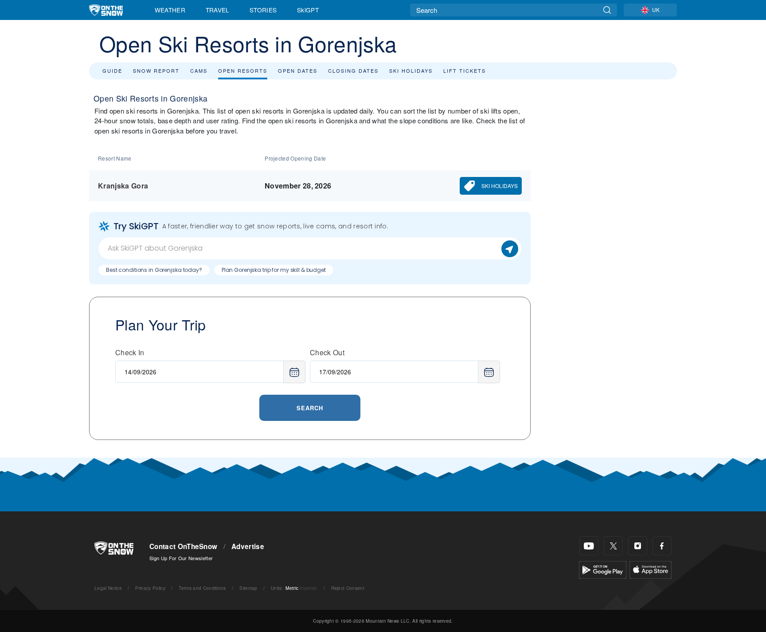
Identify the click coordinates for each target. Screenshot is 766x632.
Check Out (327, 352)
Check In (130, 352)
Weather (170, 9)
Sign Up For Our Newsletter (181, 557)
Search (310, 408)
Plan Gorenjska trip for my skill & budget (274, 270)
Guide (112, 70)
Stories (263, 9)
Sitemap (248, 588)
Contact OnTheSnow (183, 546)
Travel (218, 9)
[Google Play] (602, 568)
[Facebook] (662, 545)
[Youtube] (588, 545)
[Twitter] (613, 545)
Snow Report (156, 70)
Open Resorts (242, 70)
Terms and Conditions (202, 588)
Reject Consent (347, 588)
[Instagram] (637, 545)
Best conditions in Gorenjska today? (154, 270)
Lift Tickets (464, 70)
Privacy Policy (150, 588)
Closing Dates (353, 70)
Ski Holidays (411, 70)
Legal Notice (108, 588)
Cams (198, 70)
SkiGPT (308, 9)
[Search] (607, 10)
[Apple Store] (650, 568)
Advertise (247, 546)
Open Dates (297, 70)
